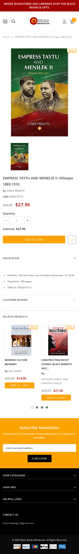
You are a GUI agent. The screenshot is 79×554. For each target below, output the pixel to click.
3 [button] (42, 407)
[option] (39, 92)
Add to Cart (19, 385)
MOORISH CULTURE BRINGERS (16, 362)
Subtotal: (9, 229)
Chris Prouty (16, 190)
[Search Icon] (13, 21)
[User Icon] (65, 21)
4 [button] (47, 407)
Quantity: (9, 213)
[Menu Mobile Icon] (5, 21)
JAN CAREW (15, 371)
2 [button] (37, 407)
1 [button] (32, 407)
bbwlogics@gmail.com (22, 523)
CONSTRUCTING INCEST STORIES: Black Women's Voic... (56, 364)
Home (6, 37)
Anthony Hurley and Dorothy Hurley (54, 381)
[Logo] (39, 20)
